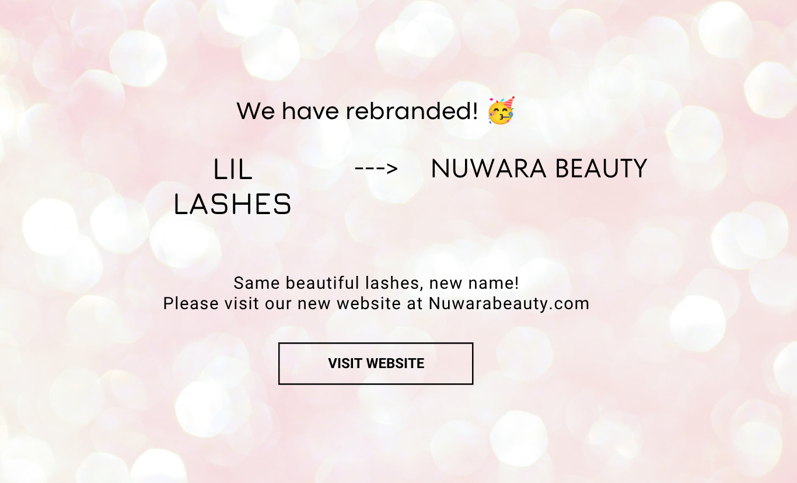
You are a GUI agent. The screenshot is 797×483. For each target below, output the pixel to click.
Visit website (376, 363)
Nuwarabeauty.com (509, 304)
